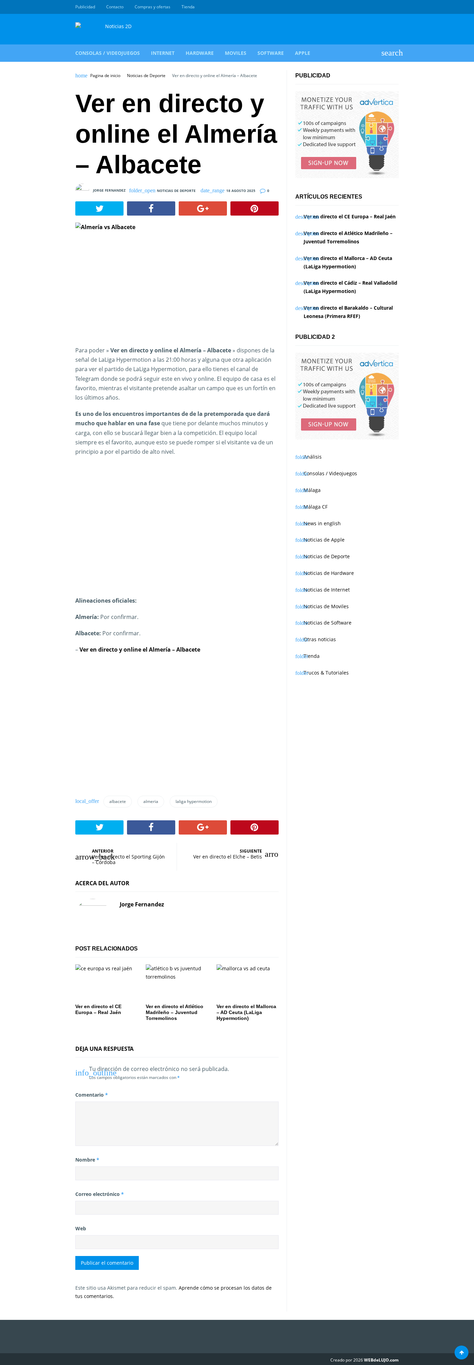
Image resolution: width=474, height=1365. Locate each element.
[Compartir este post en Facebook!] (151, 208)
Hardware (200, 53)
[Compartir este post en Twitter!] (99, 208)
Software (270, 53)
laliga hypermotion (194, 801)
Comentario (91, 1094)
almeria (150, 801)
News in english (322, 523)
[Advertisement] (177, 530)
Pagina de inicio (105, 75)
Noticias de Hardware (329, 573)
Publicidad (85, 7)
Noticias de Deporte (146, 75)
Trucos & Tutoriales (326, 672)
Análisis (313, 456)
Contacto (115, 7)
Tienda (188, 7)
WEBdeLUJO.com (381, 1360)
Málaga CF (316, 506)
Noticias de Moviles (326, 606)
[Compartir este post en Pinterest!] (254, 208)
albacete (117, 801)
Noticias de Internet (327, 589)
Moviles (235, 53)
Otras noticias (320, 639)
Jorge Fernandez (109, 189)
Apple (302, 53)
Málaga (312, 490)
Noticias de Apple (324, 539)
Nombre (87, 1159)
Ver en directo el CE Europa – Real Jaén (350, 216)
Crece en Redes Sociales (395, 7)
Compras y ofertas (152, 7)
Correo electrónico (99, 1194)
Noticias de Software (328, 622)
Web (80, 1228)
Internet (163, 53)
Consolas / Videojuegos (107, 53)
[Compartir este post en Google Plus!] (203, 208)
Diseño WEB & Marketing (387, 7)
